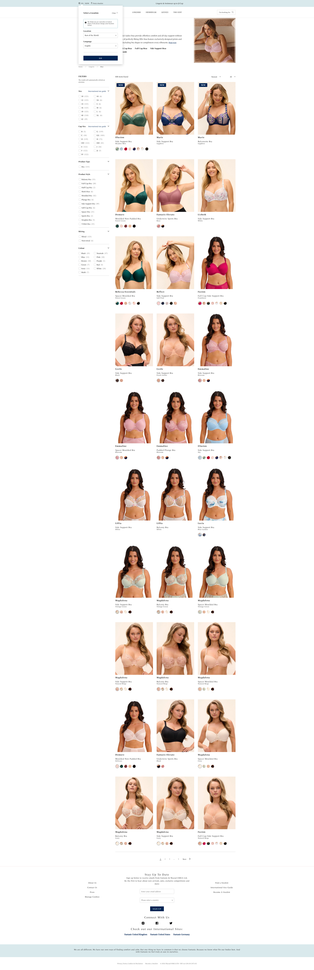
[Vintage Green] (117, 612)
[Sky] (121, 149)
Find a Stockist (221, 883)
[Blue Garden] (200, 535)
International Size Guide (222, 887)
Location (87, 31)
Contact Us (92, 887)
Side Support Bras (158, 48)
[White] (142, 149)
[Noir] (130, 612)
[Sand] (221, 303)
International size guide (97, 91)
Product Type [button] (84, 162)
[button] (99, 35)
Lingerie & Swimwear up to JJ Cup (169, 3)
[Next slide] (151, 108)
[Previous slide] (117, 108)
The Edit (177, 12)
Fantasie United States (160, 934)
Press (92, 892)
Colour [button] (81, 248)
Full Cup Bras (141, 48)
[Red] (126, 149)
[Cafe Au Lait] (126, 303)
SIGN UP (157, 909)
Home (80, 67)
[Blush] (130, 149)
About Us (92, 883)
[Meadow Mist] (117, 149)
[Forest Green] (117, 226)
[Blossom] (200, 380)
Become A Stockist (221, 892)
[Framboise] (200, 303)
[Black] (147, 149)
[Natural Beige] (138, 149)
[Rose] (158, 226)
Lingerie (136, 12)
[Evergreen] (208, 303)
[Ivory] (126, 612)
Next (184, 859)
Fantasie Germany (181, 934)
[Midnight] (208, 380)
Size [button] (80, 91)
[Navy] (134, 149)
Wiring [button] (81, 231)
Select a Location (99, 13)
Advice (164, 12)
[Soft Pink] (158, 303)
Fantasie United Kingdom (135, 934)
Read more (172, 43)
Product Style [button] (84, 174)
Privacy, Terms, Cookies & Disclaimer (130, 963)
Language (87, 41)
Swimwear (151, 12)
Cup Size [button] (82, 126)
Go (100, 58)
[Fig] (126, 226)
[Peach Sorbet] (121, 380)
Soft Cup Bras (126, 48)
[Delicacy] (121, 226)
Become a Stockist (151, 963)
